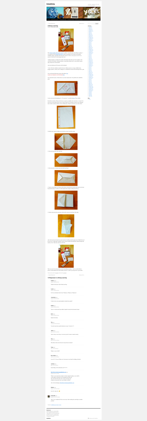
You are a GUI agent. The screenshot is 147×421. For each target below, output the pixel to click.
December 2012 (91, 49)
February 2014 (91, 35)
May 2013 (90, 44)
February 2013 (91, 47)
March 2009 (90, 96)
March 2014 (90, 34)
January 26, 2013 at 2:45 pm (55, 323)
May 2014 (90, 32)
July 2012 (90, 54)
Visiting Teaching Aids (54, 19)
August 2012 (90, 53)
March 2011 (90, 71)
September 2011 (91, 65)
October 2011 (91, 64)
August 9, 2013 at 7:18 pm (55, 373)
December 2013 (91, 37)
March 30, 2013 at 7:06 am (55, 340)
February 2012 (91, 59)
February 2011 (91, 72)
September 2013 (91, 40)
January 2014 (90, 36)
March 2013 (90, 46)
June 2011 (90, 68)
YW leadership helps (62, 19)
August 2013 (90, 41)
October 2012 (91, 51)
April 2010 (90, 82)
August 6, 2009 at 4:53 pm (55, 298)
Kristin (57, 27)
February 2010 (91, 84)
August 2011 (90, 66)
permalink (64, 272)
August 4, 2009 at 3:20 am (55, 290)
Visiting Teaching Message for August (56, 52)
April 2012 (90, 57)
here (67, 73)
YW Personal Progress (79, 19)
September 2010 (91, 77)
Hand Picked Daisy (59, 54)
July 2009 (90, 91)
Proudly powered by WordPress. (93, 418)
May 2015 (90, 27)
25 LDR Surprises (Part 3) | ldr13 (56, 404)
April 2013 (90, 45)
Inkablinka (51, 4)
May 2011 (90, 69)
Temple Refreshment (51, 23)
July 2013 (90, 42)
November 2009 (91, 87)
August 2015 (90, 26)
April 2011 (90, 70)
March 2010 (90, 83)
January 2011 (90, 73)
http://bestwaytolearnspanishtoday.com (58, 372)
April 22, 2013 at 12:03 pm (55, 356)
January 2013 (90, 48)
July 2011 (90, 67)
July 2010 (90, 79)
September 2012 (91, 52)
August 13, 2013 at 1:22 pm (55, 388)
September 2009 (91, 89)
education (56, 272)
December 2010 (91, 74)
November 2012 (91, 50)
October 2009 (91, 88)
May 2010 (90, 81)
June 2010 (90, 80)
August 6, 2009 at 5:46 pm (55, 306)
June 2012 (90, 55)
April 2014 (90, 33)
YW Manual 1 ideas (70, 19)
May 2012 (90, 56)
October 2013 (91, 39)
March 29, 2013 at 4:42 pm (55, 331)
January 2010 (90, 85)
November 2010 (91, 75)
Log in (90, 99)
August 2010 (90, 78)
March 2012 (90, 58)
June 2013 (90, 43)
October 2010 (91, 76)
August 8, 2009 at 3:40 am (55, 315)
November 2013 (91, 38)
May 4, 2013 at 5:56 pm (54, 365)
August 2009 (90, 90)
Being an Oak (81, 23)
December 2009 (91, 86)
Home (49, 19)
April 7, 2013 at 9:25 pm (54, 348)
